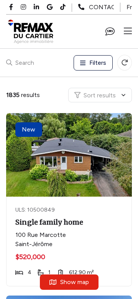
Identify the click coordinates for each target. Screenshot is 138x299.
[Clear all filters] (124, 63)
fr (129, 7)
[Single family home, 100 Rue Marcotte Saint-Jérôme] (69, 155)
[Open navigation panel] (127, 31)
